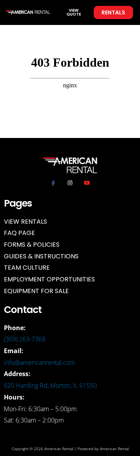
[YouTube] (87, 183)
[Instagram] (70, 183)
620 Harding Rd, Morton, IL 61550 (50, 385)
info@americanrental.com (39, 362)
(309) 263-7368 (25, 339)
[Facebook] (53, 183)
